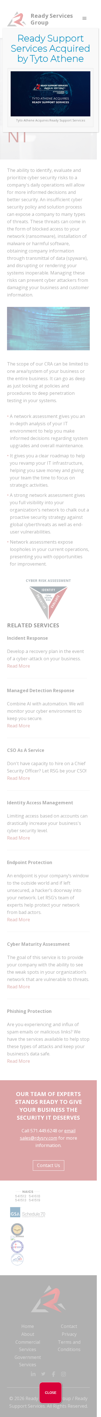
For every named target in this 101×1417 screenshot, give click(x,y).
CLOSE (50, 1393)
